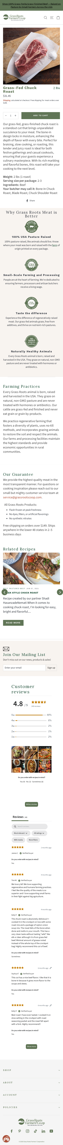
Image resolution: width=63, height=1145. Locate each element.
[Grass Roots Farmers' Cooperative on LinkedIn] (43, 1131)
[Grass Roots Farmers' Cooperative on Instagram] (27, 1131)
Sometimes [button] (15, 956)
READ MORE (13, 622)
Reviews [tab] (20, 817)
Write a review (31, 804)
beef (5, 588)
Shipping (6, 100)
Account (10, 1095)
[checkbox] (18, 840)
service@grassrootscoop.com (22, 497)
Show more (31, 1046)
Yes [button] (12, 863)
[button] (31, 715)
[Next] (60, 592)
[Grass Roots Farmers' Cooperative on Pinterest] (19, 1131)
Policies (10, 1107)
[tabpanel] (31, 938)
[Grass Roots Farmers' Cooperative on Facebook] (11, 1131)
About (8, 1082)
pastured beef (17, 588)
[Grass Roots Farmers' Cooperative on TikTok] (35, 1131)
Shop (7, 1070)
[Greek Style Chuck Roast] (31, 568)
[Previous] (5, 592)
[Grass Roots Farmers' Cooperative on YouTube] (51, 1131)
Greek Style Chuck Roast (20, 592)
